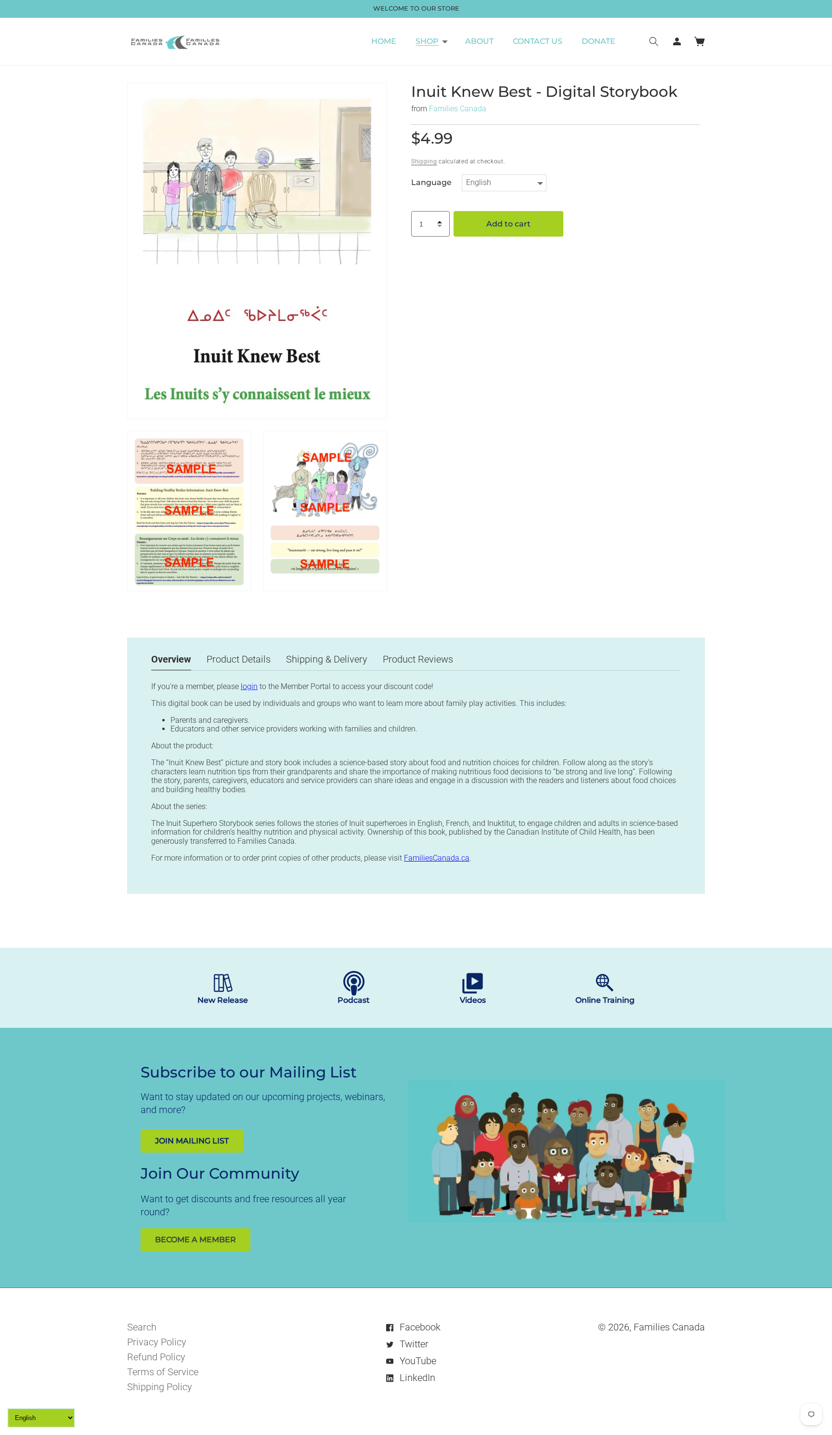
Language (431, 182)
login (249, 686)
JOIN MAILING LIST (192, 1140)
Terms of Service (162, 1372)
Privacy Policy (156, 1342)
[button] (431, 41)
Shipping (424, 161)
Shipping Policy (159, 1387)
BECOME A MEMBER (195, 1239)
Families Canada (457, 108)
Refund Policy (156, 1357)
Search (141, 1327)
